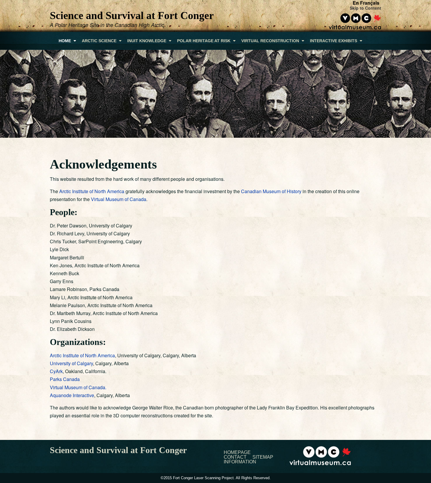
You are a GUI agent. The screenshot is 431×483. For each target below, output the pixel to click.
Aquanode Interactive (72, 395)
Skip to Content (365, 8)
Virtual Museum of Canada (118, 199)
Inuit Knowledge (147, 40)
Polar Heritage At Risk (204, 40)
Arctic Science (100, 40)
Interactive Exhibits (334, 40)
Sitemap (262, 457)
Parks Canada (65, 379)
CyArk (56, 371)
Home (65, 40)
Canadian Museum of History (271, 191)
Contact (235, 457)
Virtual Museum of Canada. (78, 387)
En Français (366, 3)
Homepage (237, 452)
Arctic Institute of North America (91, 191)
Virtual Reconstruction (270, 40)
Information (240, 462)
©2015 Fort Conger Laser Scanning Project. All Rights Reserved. (216, 478)
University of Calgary (71, 363)
